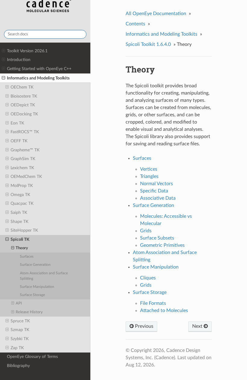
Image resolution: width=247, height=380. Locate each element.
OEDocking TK (24, 114)
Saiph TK (19, 212)
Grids (146, 230)
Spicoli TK (20, 239)
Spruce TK (20, 321)
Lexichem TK (22, 168)
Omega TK (20, 194)
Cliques (148, 277)
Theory (22, 248)
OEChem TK (22, 87)
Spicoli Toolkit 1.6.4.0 (148, 44)
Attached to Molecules (164, 310)
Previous (143, 326)
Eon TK (17, 123)
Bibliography (18, 365)
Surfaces (26, 256)
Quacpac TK (22, 203)
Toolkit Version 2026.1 (27, 51)
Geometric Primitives (162, 245)
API (19, 303)
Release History (29, 312)
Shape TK (19, 221)
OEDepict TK (23, 105)
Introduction (18, 59)
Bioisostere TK (24, 96)
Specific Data (154, 190)
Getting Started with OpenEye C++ (39, 68)
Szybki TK (20, 339)
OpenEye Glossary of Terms (32, 356)
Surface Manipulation (37, 286)
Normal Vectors (156, 183)
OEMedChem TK (26, 176)
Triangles (149, 176)
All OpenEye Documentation (156, 13)
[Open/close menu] (3, 51)
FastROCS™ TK (25, 132)
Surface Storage (32, 295)
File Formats (153, 303)
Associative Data (158, 198)
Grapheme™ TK (25, 150)
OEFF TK (19, 141)
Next (198, 326)
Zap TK (17, 348)
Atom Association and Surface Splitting (44, 276)
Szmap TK (20, 329)
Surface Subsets (157, 238)
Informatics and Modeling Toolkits (38, 78)
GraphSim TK (23, 158)
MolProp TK (22, 185)
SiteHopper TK (24, 230)
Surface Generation (35, 264)
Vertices (148, 169)
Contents (135, 23)
